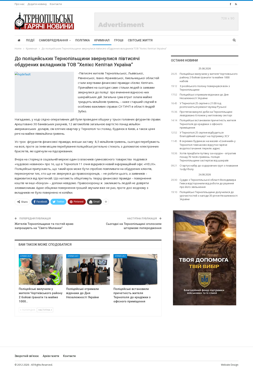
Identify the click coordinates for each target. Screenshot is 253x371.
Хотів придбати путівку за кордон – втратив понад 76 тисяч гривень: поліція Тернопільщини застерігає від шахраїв (208, 156)
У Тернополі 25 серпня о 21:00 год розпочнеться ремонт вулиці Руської (203, 105)
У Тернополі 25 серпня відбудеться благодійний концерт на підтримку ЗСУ (204, 134)
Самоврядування (53, 40)
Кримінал (102, 40)
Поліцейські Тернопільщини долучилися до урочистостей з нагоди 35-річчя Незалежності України (209, 195)
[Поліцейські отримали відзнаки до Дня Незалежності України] (88, 269)
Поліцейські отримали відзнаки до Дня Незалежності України (204, 96)
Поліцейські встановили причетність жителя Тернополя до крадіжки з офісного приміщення (208, 123)
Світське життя (140, 40)
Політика (82, 40)
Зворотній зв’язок (27, 356)
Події (30, 40)
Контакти (56, 4)
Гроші (118, 40)
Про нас (20, 4)
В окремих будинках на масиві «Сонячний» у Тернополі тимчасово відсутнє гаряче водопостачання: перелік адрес (208, 144)
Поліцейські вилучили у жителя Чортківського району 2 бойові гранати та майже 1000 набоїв (209, 77)
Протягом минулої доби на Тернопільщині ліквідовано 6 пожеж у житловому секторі (206, 113)
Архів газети (51, 356)
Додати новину (37, 4)
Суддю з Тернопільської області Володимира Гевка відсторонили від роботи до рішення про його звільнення (208, 183)
